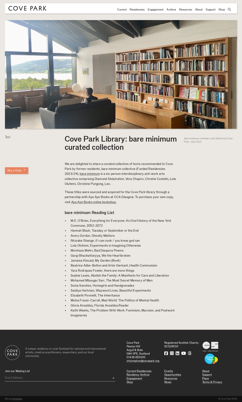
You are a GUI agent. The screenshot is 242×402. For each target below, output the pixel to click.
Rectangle (17, 399)
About (199, 9)
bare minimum (90, 173)
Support (210, 9)
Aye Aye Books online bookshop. (94, 202)
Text (7, 137)
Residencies (137, 9)
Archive (171, 9)
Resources (185, 9)
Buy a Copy (16, 170)
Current (122, 9)
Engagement (156, 9)
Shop (221, 9)
